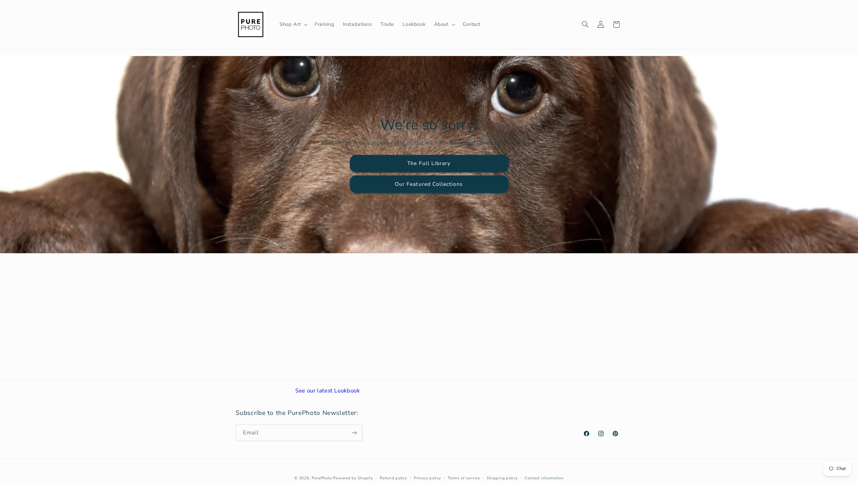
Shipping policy (502, 478)
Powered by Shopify (353, 478)
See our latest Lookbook (327, 390)
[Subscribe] (354, 432)
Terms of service (464, 478)
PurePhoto (322, 478)
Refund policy (393, 478)
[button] (292, 24)
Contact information (544, 478)
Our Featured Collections (429, 184)
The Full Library (429, 163)
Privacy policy (427, 478)
